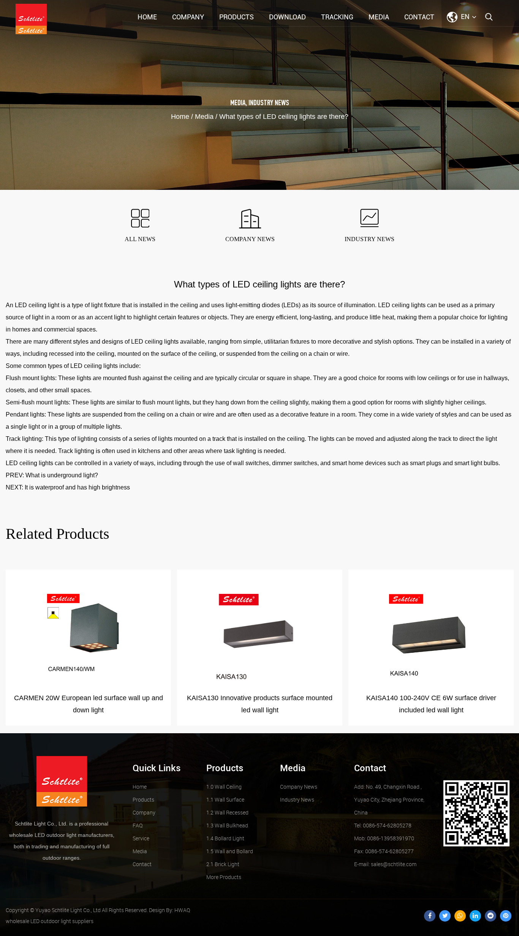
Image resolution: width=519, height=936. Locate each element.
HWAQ (182, 910)
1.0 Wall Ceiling (224, 786)
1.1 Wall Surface (225, 799)
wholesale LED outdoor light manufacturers (61, 835)
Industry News (268, 103)
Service (141, 838)
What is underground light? (61, 475)
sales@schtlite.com (385, 864)
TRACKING (337, 17)
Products (236, 17)
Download (287, 17)
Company (188, 17)
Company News (298, 786)
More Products (223, 877)
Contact (419, 17)
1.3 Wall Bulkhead (227, 825)
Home (147, 17)
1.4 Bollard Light (225, 838)
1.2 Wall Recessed (227, 812)
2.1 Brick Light (222, 864)
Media (379, 17)
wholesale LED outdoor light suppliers (49, 921)
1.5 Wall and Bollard (229, 851)
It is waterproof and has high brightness (77, 487)
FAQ (137, 825)
